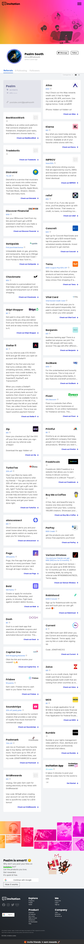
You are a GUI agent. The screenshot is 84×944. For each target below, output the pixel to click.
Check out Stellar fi (29, 416)
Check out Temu (70, 284)
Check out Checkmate (28, 297)
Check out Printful (69, 449)
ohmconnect (14, 520)
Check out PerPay (69, 542)
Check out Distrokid (29, 198)
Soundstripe (13, 706)
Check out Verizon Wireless (65, 583)
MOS (48, 699)
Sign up (57, 904)
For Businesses (33, 922)
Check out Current (69, 654)
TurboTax (12, 467)
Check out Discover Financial (25, 231)
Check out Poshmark (28, 763)
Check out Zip (31, 455)
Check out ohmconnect (27, 541)
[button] (21, 880)
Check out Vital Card (68, 317)
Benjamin (51, 330)
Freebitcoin (53, 462)
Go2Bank (51, 363)
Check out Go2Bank (68, 383)
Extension (31, 912)
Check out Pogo (30, 573)
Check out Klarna (69, 147)
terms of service (29, 932)
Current (50, 625)
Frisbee (10, 679)
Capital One (13, 652)
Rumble (50, 732)
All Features (32, 914)
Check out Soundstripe (27, 727)
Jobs (56, 912)
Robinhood (52, 595)
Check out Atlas (70, 114)
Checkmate (13, 276)
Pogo (9, 553)
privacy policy (18, 932)
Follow (74, 53)
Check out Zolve (70, 687)
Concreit (51, 228)
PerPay (50, 527)
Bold (8, 586)
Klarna (50, 126)
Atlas (49, 85)
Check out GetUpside (28, 264)
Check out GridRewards (27, 807)
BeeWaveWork (15, 117)
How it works (11, 884)
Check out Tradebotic (28, 160)
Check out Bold (30, 606)
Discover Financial (17, 211)
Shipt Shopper (14, 309)
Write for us (58, 916)
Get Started (72, 783)
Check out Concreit (69, 252)
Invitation (7, 867)
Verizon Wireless (56, 555)
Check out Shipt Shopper (27, 333)
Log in (56, 902)
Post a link (58, 900)
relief (49, 195)
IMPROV (50, 159)
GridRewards (14, 775)
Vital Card (52, 297)
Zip (8, 429)
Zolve (49, 667)
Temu (49, 264)
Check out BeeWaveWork (27, 138)
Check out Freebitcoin (68, 482)
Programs (31, 900)
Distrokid (11, 172)
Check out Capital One (28, 667)
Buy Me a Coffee (56, 494)
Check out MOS (70, 720)
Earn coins (32, 916)
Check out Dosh (30, 639)
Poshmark (12, 739)
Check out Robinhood (68, 613)
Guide (30, 904)
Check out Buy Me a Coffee (66, 515)
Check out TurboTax (28, 508)
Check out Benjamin (68, 350)
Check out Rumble (69, 753)
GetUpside (12, 243)
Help (30, 923)
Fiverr (49, 396)
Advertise (58, 914)
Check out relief (70, 216)
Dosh (9, 619)
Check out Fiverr (70, 416)
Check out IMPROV (69, 183)
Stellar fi (11, 345)
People (31, 902)
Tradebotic (13, 150)
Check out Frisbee (29, 694)
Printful (50, 429)
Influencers (32, 920)
